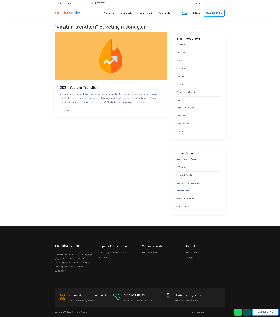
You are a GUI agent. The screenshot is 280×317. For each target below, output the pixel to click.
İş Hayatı (180, 84)
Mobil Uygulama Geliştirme (112, 252)
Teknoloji (180, 115)
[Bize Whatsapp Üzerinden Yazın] (247, 312)
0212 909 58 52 (134, 295)
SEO (178, 100)
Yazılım (66, 110)
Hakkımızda (126, 13)
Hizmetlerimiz (145, 13)
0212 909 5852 (98, 3)
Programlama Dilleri (185, 92)
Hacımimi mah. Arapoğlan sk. (87, 295)
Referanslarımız (167, 13)
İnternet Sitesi (183, 191)
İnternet (180, 76)
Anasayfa (109, 13)
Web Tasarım (182, 123)
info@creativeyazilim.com (70, 3)
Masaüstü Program (185, 198)
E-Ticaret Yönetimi (184, 175)
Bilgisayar (181, 52)
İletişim (196, 13)
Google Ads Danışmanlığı (188, 183)
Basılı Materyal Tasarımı (187, 159)
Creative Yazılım (79, 312)
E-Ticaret (180, 68)
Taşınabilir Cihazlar (185, 108)
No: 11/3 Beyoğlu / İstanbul (82, 300)
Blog (184, 13)
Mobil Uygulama (183, 206)
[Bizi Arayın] (238, 312)
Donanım (180, 60)
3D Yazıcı (180, 45)
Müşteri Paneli (149, 252)
